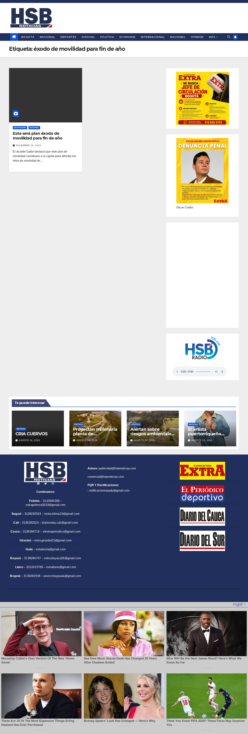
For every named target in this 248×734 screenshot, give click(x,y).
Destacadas (20, 128)
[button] (228, 36)
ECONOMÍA (127, 37)
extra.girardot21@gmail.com (53, 540)
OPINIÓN (197, 37)
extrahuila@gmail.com (51, 549)
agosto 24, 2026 (29, 440)
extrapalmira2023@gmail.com (45, 504)
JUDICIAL (88, 37)
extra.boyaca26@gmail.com (62, 558)
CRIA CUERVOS (31, 433)
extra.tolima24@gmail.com (62, 513)
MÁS (212, 37)
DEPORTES (68, 37)
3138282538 (32, 575)
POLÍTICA (107, 37)
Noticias (21, 429)
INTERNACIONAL (153, 37)
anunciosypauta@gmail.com (62, 575)
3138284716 (31, 531)
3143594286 (51, 500)
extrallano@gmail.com (61, 567)
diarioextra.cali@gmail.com (60, 522)
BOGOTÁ (27, 37)
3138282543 (33, 513)
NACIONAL (47, 37)
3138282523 (30, 522)
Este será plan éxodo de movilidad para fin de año (37, 136)
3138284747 (32, 558)
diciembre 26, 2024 (28, 145)
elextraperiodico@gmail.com (62, 531)
